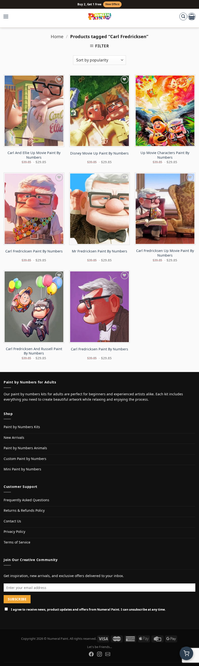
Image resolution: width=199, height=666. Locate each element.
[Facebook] (91, 654)
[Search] (183, 16)
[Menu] (8, 16)
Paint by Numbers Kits (22, 426)
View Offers (112, 4)
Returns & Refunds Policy (24, 510)
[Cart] (192, 16)
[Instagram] (99, 654)
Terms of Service (17, 542)
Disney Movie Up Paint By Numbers (99, 153)
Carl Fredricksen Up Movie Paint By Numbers (165, 253)
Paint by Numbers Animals (25, 448)
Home (57, 36)
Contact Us (12, 521)
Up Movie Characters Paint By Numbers (165, 155)
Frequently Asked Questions (26, 500)
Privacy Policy (14, 531)
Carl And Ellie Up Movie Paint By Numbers (34, 155)
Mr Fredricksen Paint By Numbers (99, 251)
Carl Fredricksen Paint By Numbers (34, 251)
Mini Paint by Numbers (22, 469)
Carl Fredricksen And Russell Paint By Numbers (34, 351)
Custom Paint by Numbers (25, 458)
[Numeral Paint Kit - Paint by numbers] (99, 16)
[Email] (107, 654)
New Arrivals (14, 437)
